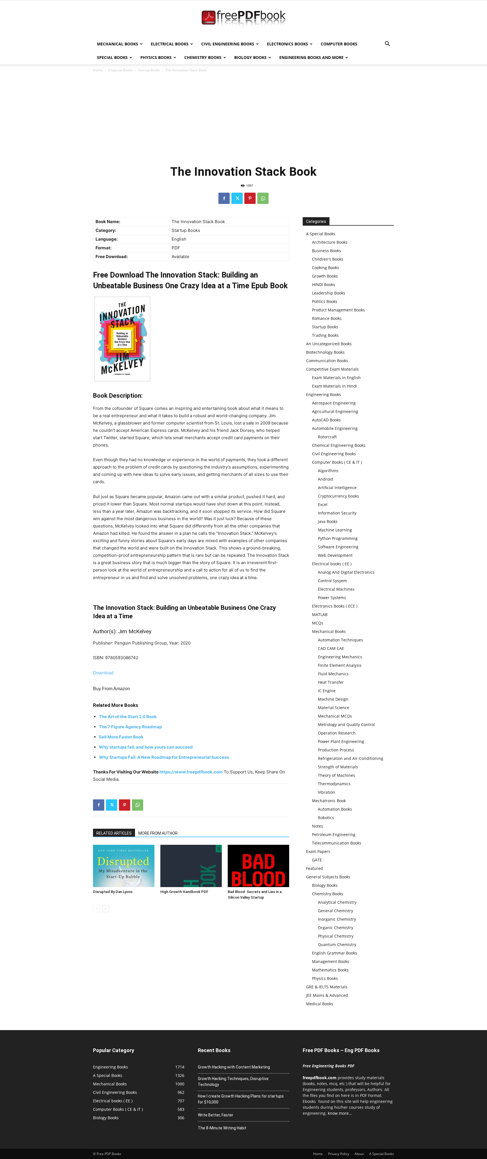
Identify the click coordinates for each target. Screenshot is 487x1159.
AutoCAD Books (326, 420)
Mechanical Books (117, 44)
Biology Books (250, 57)
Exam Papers (318, 851)
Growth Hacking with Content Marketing (234, 1067)
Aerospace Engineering (334, 403)
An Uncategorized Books (329, 343)
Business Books (326, 250)
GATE (317, 860)
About (359, 1153)
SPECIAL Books (112, 57)
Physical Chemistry (335, 936)
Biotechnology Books (325, 352)
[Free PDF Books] (243, 19)
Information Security (337, 513)
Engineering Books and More (311, 57)
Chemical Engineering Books (339, 445)
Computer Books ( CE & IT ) (337, 462)
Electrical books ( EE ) (331, 563)
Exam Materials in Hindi (334, 386)
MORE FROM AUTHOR (158, 833)
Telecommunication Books (336, 843)
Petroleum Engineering (333, 834)
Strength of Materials (338, 766)
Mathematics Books (330, 970)
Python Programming (338, 538)
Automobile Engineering (335, 428)
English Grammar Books (334, 953)
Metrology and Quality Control (346, 724)
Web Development (335, 555)
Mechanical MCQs (335, 716)
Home (98, 70)
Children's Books (327, 259)
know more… (340, 1113)
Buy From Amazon (111, 688)
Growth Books (325, 276)
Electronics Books (287, 44)
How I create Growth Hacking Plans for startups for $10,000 (241, 1099)
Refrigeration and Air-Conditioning (350, 758)
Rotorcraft (327, 436)
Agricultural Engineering (335, 411)
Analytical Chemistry (337, 902)
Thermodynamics (334, 783)
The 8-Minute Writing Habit (222, 1128)
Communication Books (327, 360)
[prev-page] (96, 908)
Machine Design (333, 699)
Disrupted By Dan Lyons (112, 892)
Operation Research (337, 733)
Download (103, 672)
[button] (387, 44)
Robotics (326, 817)
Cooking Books (325, 267)
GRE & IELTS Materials (326, 986)
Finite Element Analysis (340, 665)
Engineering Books (323, 394)
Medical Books (319, 1003)
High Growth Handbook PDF (184, 892)
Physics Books (156, 57)
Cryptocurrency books (338, 496)
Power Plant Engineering (341, 741)
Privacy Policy (338, 1153)
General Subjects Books (328, 876)
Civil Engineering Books (227, 44)
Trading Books (325, 335)
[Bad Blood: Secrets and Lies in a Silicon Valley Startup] (258, 866)
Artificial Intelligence (337, 487)
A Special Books (120, 70)
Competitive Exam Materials (332, 369)
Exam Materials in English (336, 377)
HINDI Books (323, 284)
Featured (314, 868)
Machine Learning (335, 530)
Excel (322, 504)
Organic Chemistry (335, 927)
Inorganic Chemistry (337, 919)
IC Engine (327, 690)
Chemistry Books (203, 57)
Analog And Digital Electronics (346, 572)
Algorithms (328, 470)
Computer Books (339, 44)
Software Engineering (338, 546)
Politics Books (324, 301)
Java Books (328, 521)
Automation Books (335, 809)
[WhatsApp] (263, 198)
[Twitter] (237, 198)
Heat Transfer (331, 682)
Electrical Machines (336, 589)
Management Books (330, 961)
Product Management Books (338, 310)
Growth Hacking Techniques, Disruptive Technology (233, 1081)
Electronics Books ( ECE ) (334, 606)
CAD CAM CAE (331, 648)
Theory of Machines (336, 775)
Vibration (326, 792)
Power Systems (332, 597)
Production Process (336, 750)
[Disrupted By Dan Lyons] (123, 866)
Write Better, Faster (215, 1115)
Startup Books (149, 70)
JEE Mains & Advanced (327, 995)
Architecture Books (329, 242)
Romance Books (327, 318)
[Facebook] (224, 198)
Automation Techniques (340, 640)
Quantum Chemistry (337, 944)
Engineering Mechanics (340, 656)
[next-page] (105, 908)
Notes (317, 826)
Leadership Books (328, 293)
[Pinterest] (250, 198)
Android (325, 479)
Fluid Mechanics (333, 673)
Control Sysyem (332, 580)
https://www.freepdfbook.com (191, 772)
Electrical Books (170, 44)
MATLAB (319, 614)
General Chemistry (335, 910)
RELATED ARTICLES (114, 833)
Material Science (333, 707)
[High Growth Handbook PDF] (191, 866)
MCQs (317, 623)
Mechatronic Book (329, 800)
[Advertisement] (243, 118)
